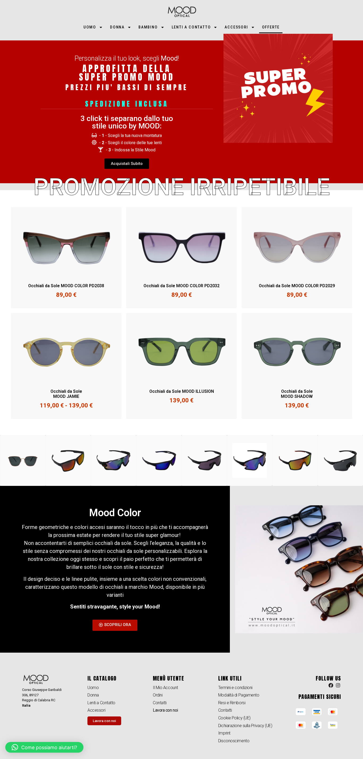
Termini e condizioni (235, 687)
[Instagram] (338, 686)
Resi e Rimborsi (231, 702)
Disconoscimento (233, 740)
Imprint (224, 733)
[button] (44, 747)
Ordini (157, 695)
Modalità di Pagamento (238, 695)
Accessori (236, 27)
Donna (117, 27)
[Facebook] (331, 686)
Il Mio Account (165, 687)
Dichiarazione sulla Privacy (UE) (245, 725)
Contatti (159, 702)
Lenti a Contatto (191, 27)
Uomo (89, 27)
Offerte (271, 27)
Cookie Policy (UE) (234, 717)
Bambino (148, 27)
